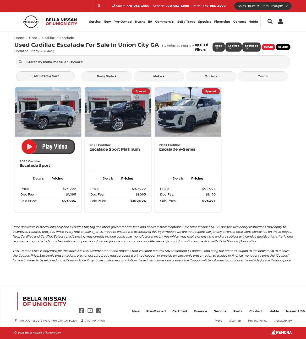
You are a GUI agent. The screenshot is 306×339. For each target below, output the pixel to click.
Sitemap (235, 320)
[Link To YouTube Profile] (90, 310)
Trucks (140, 21)
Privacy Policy (257, 320)
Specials (204, 21)
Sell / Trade (186, 21)
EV (150, 21)
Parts (238, 311)
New (107, 21)
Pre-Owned (123, 21)
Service (220, 311)
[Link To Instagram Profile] (99, 310)
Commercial (165, 21)
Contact (239, 21)
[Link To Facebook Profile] (81, 310)
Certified (179, 311)
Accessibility (283, 320)
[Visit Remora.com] (281, 333)
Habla (253, 21)
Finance (200, 311)
